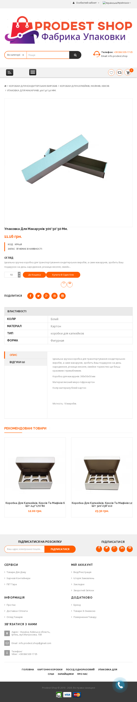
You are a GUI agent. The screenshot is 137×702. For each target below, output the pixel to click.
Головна (28, 669)
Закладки (78, 584)
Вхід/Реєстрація (82, 572)
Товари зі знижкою (84, 611)
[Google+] (114, 549)
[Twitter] (107, 549)
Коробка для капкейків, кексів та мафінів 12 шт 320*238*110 (102, 504)
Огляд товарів (15, 617)
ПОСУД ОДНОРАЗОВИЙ (80, 669)
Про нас (11, 604)
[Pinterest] (130, 549)
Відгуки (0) (17, 362)
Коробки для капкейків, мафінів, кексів (84, 86)
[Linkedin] (122, 549)
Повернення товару (85, 617)
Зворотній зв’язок (83, 590)
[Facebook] (99, 549)
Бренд (77, 604)
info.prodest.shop (118, 56)
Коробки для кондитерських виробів (33, 86)
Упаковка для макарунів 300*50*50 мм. (31, 90)
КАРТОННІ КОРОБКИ (49, 669)
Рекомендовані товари (25, 428)
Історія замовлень (83, 578)
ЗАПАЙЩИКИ (66, 674)
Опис (13, 355)
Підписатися (60, 549)
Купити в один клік (63, 274)
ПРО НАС (82, 674)
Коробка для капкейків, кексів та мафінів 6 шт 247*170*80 (35, 504)
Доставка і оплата (17, 611)
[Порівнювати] (119, 72)
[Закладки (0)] (111, 72)
